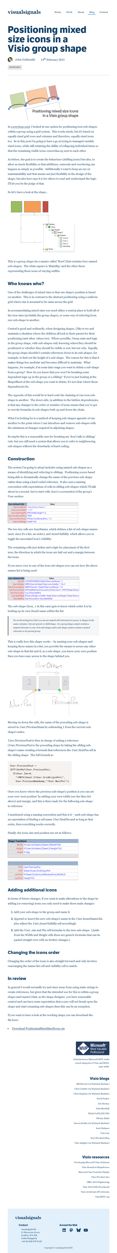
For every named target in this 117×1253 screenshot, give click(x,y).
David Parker (103, 1098)
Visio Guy (104, 1133)
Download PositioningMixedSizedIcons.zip (38, 1028)
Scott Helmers (102, 1128)
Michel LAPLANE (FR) (98, 1113)
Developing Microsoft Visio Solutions (91, 1162)
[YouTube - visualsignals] (85, 1230)
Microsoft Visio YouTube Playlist (93, 1172)
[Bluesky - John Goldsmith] (78, 1230)
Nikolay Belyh (102, 1118)
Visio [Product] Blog (99, 1138)
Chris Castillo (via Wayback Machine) (91, 1089)
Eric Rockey (103, 1103)
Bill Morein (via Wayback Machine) (92, 1084)
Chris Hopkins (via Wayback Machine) (91, 1093)
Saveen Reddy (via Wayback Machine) (91, 1123)
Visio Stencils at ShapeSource (95, 1167)
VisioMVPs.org (102, 1197)
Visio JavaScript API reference (95, 1192)
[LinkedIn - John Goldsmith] (64, 1230)
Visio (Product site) (100, 1177)
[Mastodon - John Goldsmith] (71, 1230)
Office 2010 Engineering (98, 1182)
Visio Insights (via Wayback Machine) (91, 1143)
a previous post (20, 127)
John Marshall (102, 1108)
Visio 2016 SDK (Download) (96, 1187)
